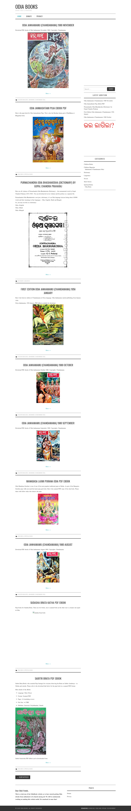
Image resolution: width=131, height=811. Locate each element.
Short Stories (87, 182)
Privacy (40, 16)
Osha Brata (21, 174)
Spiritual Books (28, 174)
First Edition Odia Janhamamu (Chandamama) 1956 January (48, 291)
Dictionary (20, 281)
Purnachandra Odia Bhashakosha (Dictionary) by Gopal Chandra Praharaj (48, 184)
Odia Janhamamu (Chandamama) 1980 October (48, 365)
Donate (29, 16)
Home (19, 16)
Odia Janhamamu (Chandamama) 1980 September (48, 423)
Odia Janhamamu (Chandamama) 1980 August (48, 544)
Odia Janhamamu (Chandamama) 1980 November (48, 25)
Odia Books (26, 6)
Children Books (88, 164)
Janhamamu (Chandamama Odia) (36, 100)
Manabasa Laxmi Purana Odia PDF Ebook (48, 481)
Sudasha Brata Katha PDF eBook (48, 602)
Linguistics (27, 281)
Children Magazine (23, 100)
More (48, 93)
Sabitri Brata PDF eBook (48, 678)
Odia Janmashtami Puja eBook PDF (48, 108)
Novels (86, 179)
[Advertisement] (99, 54)
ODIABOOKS (84, 808)
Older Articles (23, 777)
